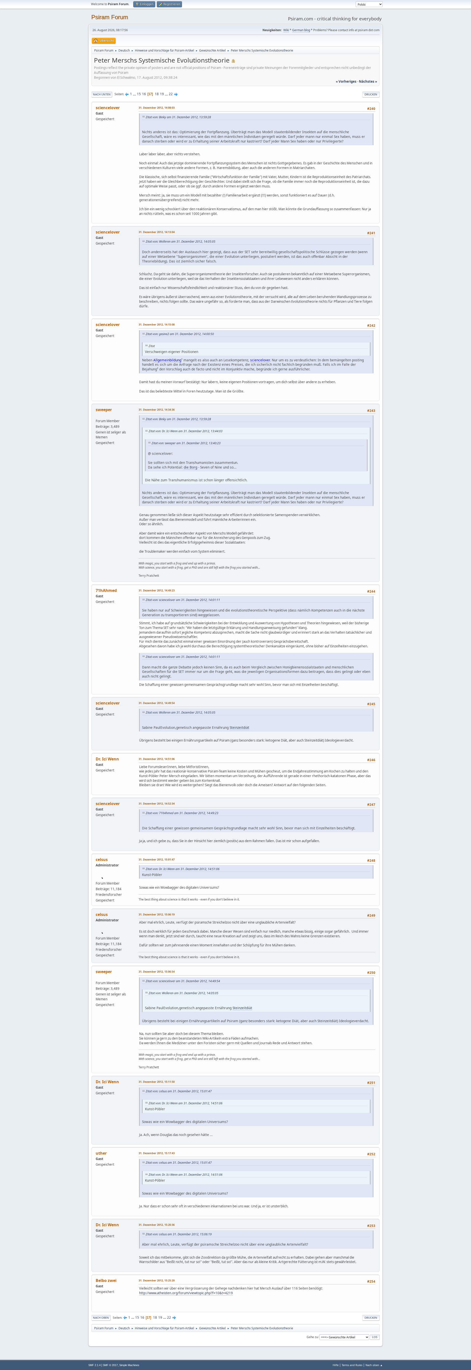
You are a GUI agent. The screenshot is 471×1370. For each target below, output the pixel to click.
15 (139, 94)
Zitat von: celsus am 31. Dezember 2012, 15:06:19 (179, 1234)
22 (171, 94)
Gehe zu (312, 1337)
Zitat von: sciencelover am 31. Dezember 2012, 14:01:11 (183, 600)
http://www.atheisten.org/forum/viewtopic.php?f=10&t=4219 (186, 1293)
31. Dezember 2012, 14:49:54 (157, 703)
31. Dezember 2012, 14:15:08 (157, 324)
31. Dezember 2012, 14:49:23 (157, 590)
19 (162, 94)
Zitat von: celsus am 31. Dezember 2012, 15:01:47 (179, 1091)
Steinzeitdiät (239, 727)
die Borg (190, 467)
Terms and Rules (352, 1365)
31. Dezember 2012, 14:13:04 (157, 232)
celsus (102, 859)
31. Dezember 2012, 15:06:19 (157, 914)
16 (144, 94)
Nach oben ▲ (374, 1365)
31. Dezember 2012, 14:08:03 (157, 107)
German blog (301, 30)
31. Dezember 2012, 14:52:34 (157, 803)
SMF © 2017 (110, 1365)
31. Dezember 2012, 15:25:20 (157, 1280)
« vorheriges (346, 81)
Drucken (371, 94)
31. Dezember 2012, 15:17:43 (157, 1153)
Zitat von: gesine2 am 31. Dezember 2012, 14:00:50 (180, 334)
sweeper (104, 409)
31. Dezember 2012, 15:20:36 (157, 1224)
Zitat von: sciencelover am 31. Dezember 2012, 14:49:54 (183, 981)
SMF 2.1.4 (94, 1365)
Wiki (286, 30)
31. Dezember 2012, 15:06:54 (157, 971)
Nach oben (101, 1317)
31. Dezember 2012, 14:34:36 (157, 409)
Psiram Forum (109, 17)
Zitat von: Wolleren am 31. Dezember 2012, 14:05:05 (180, 241)
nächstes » (368, 81)
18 (157, 94)
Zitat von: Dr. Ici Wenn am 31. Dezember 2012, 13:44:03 (185, 431)
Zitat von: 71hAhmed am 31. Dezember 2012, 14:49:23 (182, 813)
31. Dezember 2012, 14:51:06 (157, 759)
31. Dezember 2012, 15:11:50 (157, 1081)
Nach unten (102, 94)
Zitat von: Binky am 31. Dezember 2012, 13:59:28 (178, 117)
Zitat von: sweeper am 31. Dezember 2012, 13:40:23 (186, 443)
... (135, 94)
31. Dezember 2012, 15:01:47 (157, 859)
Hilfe (336, 1365)
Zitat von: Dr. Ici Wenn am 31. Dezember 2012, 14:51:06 (183, 869)
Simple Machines (129, 1365)
